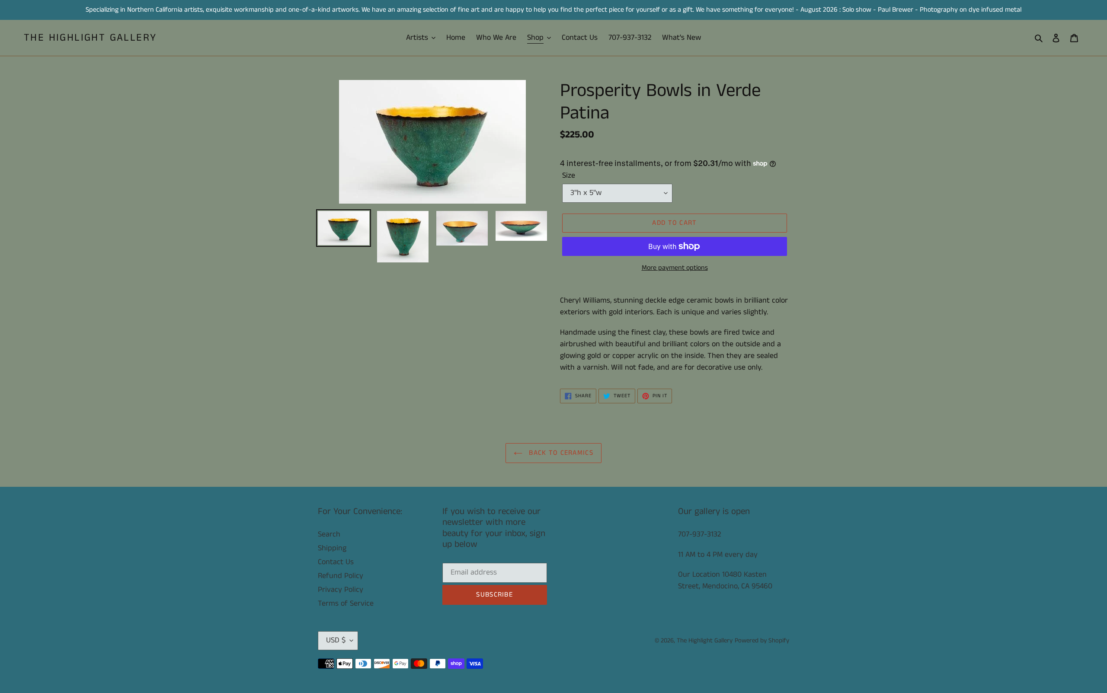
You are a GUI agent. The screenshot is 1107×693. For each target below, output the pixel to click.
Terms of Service (346, 603)
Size (568, 175)
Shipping (332, 548)
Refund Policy (340, 575)
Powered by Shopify (762, 640)
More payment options (675, 268)
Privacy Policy (340, 589)
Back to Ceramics (560, 453)
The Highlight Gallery (90, 38)
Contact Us (336, 562)
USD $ (336, 640)
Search (329, 534)
